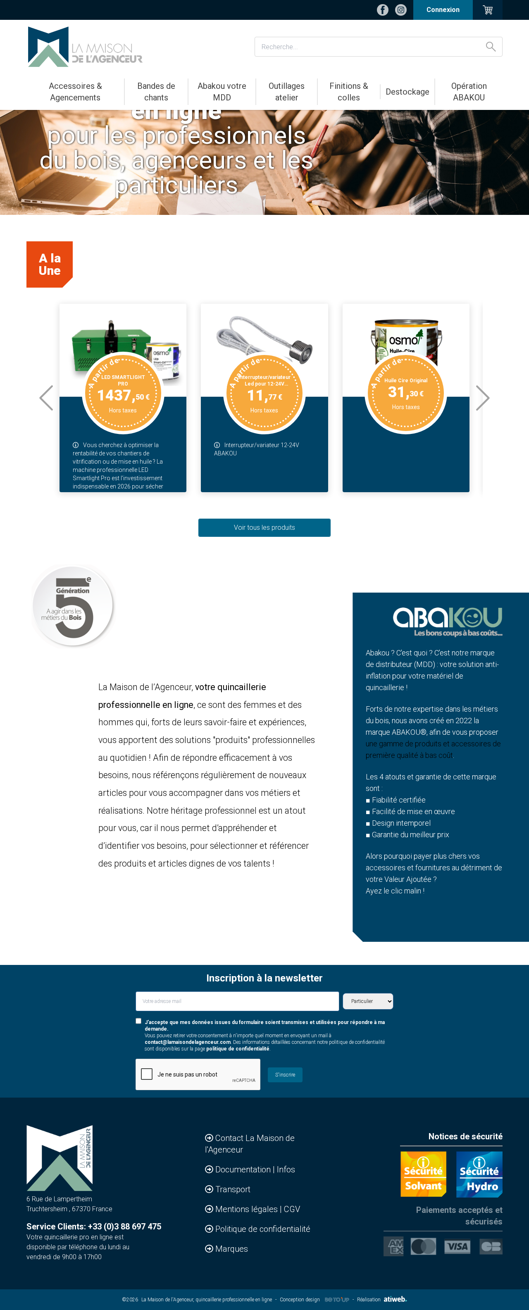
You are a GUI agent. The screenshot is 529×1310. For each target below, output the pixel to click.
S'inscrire (285, 1075)
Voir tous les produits (264, 527)
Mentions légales (247, 1209)
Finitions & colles (348, 91)
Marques (231, 1249)
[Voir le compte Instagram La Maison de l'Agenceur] (401, 10)
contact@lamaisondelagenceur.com (188, 1042)
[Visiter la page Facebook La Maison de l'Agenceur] (382, 10)
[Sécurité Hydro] (479, 1174)
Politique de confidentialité (262, 1229)
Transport (232, 1189)
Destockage (407, 92)
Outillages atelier (287, 91)
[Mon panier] (488, 10)
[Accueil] (85, 47)
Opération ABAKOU (469, 91)
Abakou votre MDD (222, 91)
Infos (286, 1169)
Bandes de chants (156, 91)
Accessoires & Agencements (75, 91)
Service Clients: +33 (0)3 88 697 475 (93, 1226)
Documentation (244, 1169)
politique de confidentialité (237, 1049)
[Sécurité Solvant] (423, 1174)
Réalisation (369, 1300)
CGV (292, 1209)
